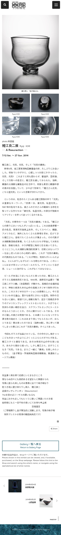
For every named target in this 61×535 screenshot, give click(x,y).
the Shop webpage (23, 460)
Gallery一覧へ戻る (30, 446)
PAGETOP (53, 519)
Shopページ (25, 455)
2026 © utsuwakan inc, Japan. (23, 529)
